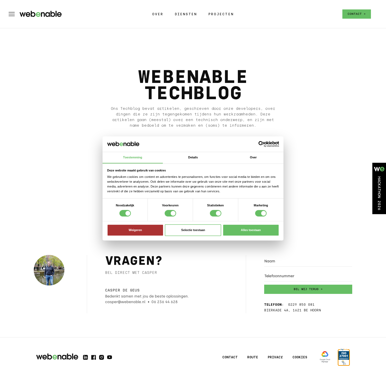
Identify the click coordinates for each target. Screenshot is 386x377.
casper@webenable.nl (125, 302)
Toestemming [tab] (132, 157)
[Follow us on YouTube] (109, 357)
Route (252, 357)
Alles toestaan (251, 230)
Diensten (186, 14)
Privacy (275, 357)
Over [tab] (253, 157)
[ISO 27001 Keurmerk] (344, 357)
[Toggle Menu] (12, 14)
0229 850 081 (301, 305)
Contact (230, 357)
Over (157, 14)
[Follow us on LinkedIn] (85, 357)
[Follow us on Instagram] (101, 357)
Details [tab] (193, 157)
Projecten (221, 14)
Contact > (357, 14)
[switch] (170, 213)
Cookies (300, 357)
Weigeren (135, 230)
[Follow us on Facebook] (93, 357)
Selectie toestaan (193, 230)
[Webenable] (41, 13)
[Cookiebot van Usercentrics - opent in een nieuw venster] (261, 144)
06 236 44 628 (164, 302)
